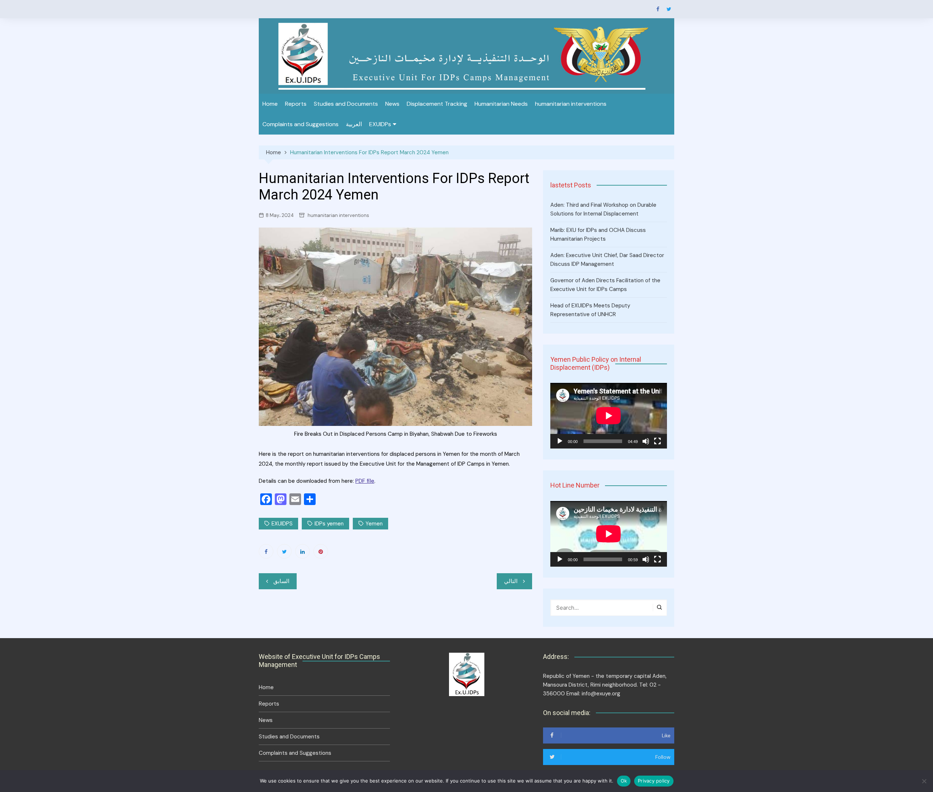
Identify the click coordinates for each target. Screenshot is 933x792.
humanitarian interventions (570, 104)
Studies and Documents (346, 104)
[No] (924, 781)
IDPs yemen (329, 523)
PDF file (364, 481)
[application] (608, 416)
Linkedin (302, 551)
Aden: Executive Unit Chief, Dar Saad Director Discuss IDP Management (607, 260)
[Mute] (645, 441)
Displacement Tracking (437, 104)
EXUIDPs (380, 124)
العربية (354, 124)
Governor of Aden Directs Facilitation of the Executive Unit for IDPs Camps (605, 285)
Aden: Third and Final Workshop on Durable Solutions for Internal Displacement (603, 209)
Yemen (374, 523)
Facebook (657, 9)
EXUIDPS (282, 523)
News (392, 104)
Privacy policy (654, 781)
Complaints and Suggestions (300, 124)
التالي (511, 581)
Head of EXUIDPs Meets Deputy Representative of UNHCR (590, 310)
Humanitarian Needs (501, 104)
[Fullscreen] (657, 441)
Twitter (668, 9)
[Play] (559, 441)
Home (270, 104)
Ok (624, 781)
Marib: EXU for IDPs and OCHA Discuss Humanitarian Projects (598, 234)
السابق (281, 581)
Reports (296, 104)
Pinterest (320, 551)
